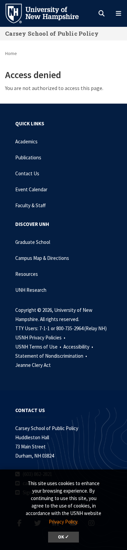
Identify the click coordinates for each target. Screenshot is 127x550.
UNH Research (30, 290)
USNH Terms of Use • (38, 346)
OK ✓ (63, 537)
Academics (26, 141)
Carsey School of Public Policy (52, 33)
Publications (28, 157)
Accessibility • (78, 346)
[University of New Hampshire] (47, 13)
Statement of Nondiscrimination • (51, 356)
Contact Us (27, 173)
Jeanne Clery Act (33, 365)
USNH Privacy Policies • (40, 337)
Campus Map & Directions (42, 258)
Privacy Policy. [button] (63, 521)
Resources (26, 274)
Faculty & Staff (30, 205)
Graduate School (32, 242)
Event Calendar (31, 189)
